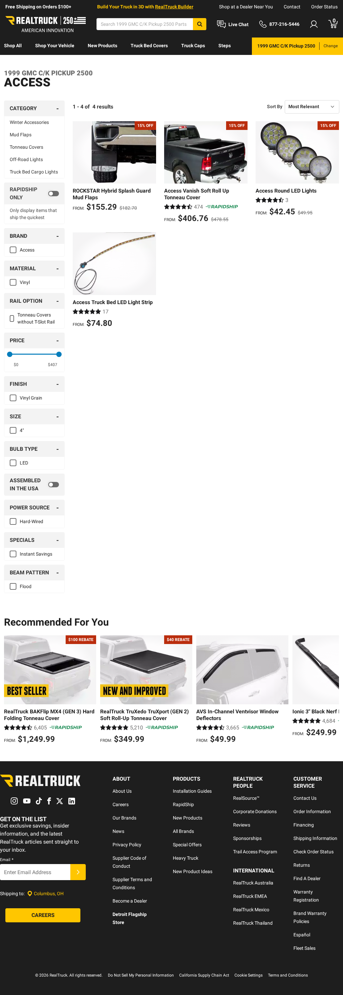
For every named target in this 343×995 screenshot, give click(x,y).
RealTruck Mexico (251, 909)
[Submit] (78, 872)
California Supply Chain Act (204, 975)
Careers (121, 804)
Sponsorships (247, 838)
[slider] (9, 354)
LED (24, 463)
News (118, 831)
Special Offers (187, 844)
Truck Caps (193, 45)
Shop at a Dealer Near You (246, 6)
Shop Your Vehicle (54, 45)
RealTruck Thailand (253, 923)
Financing (303, 825)
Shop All (13, 45)
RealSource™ (246, 798)
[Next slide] (332, 690)
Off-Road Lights (26, 159)
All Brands (183, 831)
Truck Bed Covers (149, 45)
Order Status (324, 6)
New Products (102, 45)
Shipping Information (315, 838)
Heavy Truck (185, 858)
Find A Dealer (307, 878)
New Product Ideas (192, 871)
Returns (301, 865)
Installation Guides (192, 791)
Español (301, 934)
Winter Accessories (29, 122)
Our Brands (124, 818)
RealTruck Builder (174, 6)
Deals (10, 63)
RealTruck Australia (253, 882)
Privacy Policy (127, 844)
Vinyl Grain (31, 398)
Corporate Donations (255, 811)
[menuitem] (13, 46)
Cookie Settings (248, 975)
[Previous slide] (10, 690)
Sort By (274, 106)
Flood (25, 586)
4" (22, 430)
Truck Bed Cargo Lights (34, 171)
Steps (224, 45)
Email (6, 859)
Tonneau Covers (26, 147)
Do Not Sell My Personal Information (141, 975)
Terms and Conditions (288, 975)
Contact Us (305, 798)
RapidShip (183, 804)
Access (27, 250)
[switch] (34, 194)
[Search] (199, 24)
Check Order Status (313, 851)
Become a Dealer (130, 901)
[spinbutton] (16, 364)
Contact (292, 6)
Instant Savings (36, 554)
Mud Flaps (20, 134)
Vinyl (25, 282)
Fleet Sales (304, 948)
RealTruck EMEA (250, 896)
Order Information (312, 811)
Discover (38, 63)
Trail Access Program (255, 851)
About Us (122, 791)
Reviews (241, 825)
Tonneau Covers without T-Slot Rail (36, 318)
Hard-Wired (31, 521)
